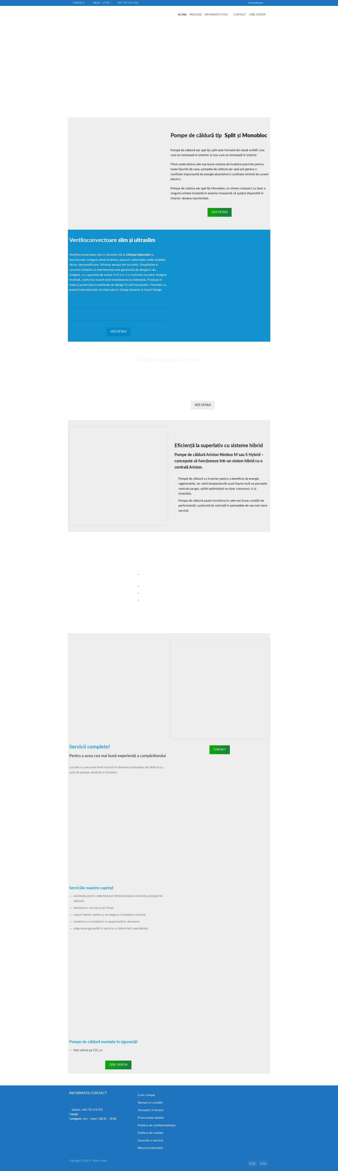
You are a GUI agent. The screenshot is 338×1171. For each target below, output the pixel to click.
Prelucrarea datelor (151, 1117)
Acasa (182, 15)
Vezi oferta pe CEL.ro (87, 1050)
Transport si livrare (150, 1110)
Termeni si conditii (150, 1102)
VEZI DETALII (219, 212)
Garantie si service (150, 1140)
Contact (240, 15)
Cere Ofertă (257, 15)
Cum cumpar (146, 1095)
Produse (196, 15)
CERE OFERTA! (118, 1065)
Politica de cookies (150, 1132)
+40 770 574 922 (87, 1110)
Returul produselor (150, 1147)
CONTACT (219, 749)
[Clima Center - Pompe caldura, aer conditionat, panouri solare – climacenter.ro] (88, 14)
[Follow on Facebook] (267, 3)
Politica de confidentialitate (156, 1125)
